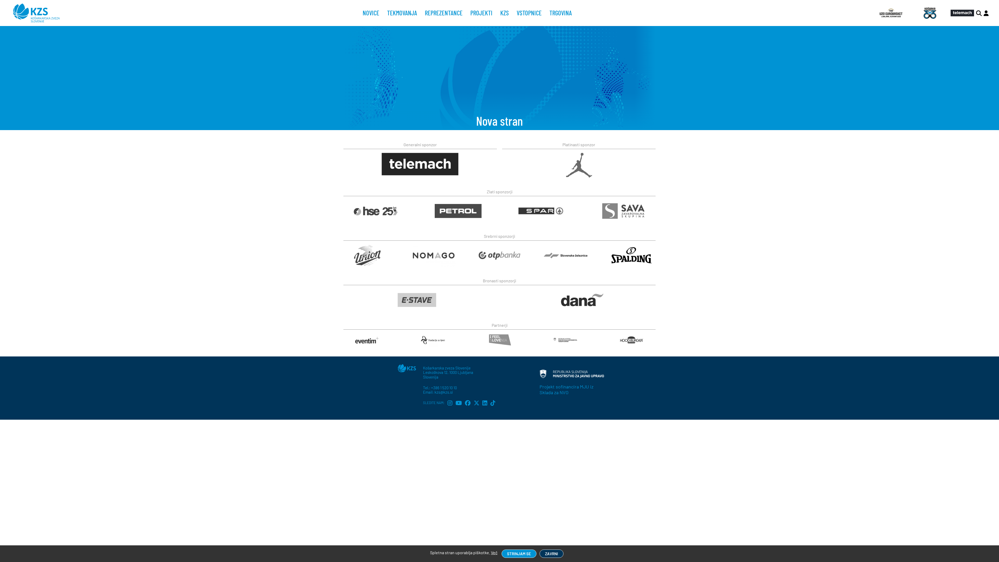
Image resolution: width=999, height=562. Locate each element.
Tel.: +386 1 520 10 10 (440, 387)
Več (494, 552)
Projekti (481, 13)
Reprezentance (444, 13)
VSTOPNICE (529, 13)
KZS (504, 13)
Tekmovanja (402, 13)
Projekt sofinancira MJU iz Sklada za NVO (566, 389)
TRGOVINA (560, 13)
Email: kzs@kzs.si (438, 392)
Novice (371, 13)
